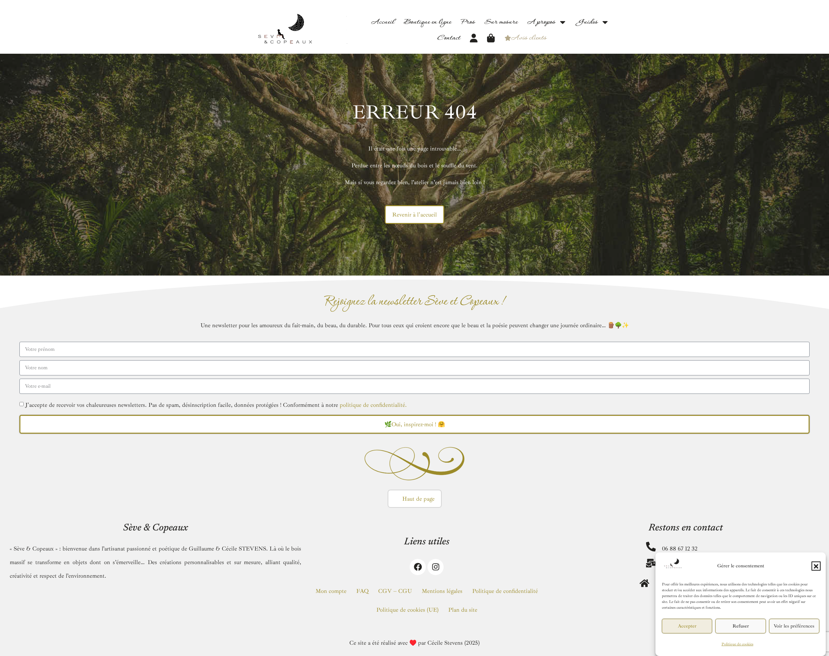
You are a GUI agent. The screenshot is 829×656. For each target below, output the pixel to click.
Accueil (382, 22)
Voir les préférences (794, 626)
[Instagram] (435, 567)
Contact (448, 38)
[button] (816, 566)
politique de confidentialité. (373, 404)
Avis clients (528, 38)
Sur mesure (500, 22)
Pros (468, 22)
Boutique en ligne (427, 22)
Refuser (740, 626)
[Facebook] (418, 567)
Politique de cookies (737, 644)
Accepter (687, 626)
